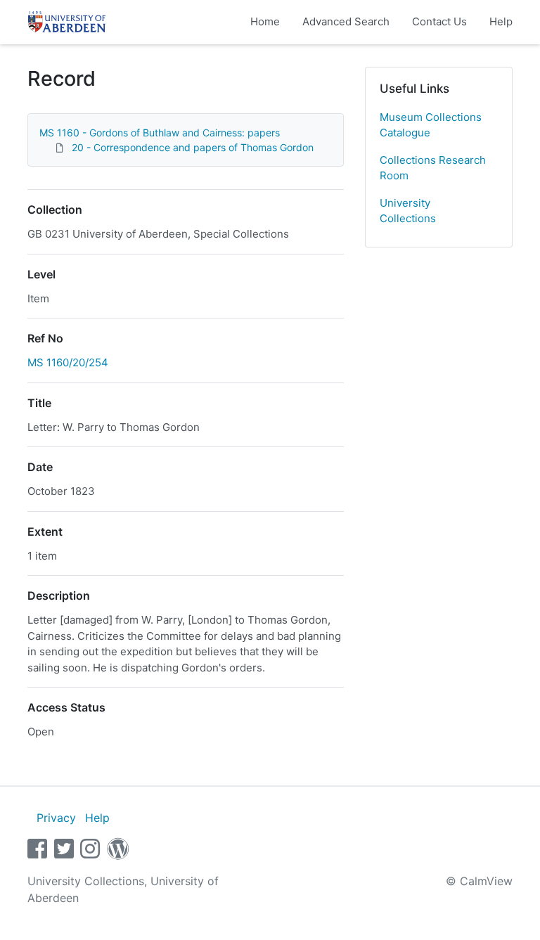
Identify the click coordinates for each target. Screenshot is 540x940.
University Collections (408, 211)
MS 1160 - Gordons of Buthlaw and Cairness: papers (159, 133)
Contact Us (439, 21)
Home (265, 21)
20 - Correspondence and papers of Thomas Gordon (193, 147)
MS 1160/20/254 (67, 362)
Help (501, 21)
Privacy (56, 818)
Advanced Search (346, 21)
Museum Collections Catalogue (431, 125)
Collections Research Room (433, 168)
